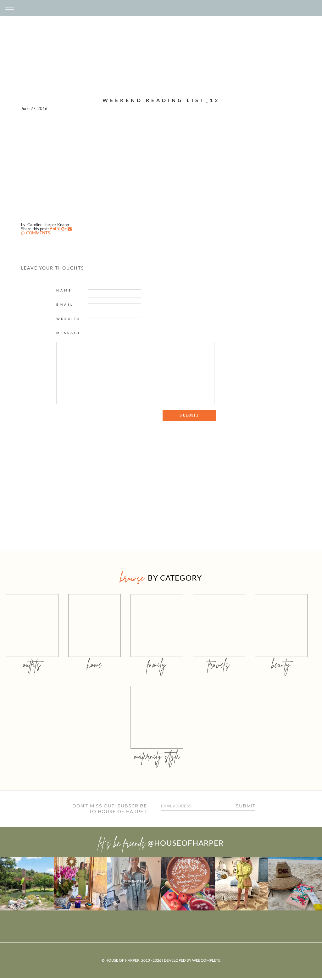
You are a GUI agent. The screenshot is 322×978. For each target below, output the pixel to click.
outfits (32, 664)
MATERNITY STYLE (157, 756)
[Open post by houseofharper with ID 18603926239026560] (27, 883)
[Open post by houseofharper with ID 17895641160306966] (295, 883)
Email (65, 304)
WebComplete (206, 960)
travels (219, 664)
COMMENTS (37, 232)
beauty (281, 664)
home (94, 664)
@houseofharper (185, 842)
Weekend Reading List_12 (161, 100)
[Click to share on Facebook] (51, 228)
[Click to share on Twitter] (55, 228)
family (156, 664)
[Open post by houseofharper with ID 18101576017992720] (242, 883)
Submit (245, 806)
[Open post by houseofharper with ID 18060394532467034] (81, 883)
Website (68, 318)
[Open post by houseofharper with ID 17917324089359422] (188, 883)
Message (68, 333)
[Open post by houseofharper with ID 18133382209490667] (134, 883)
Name (64, 290)
